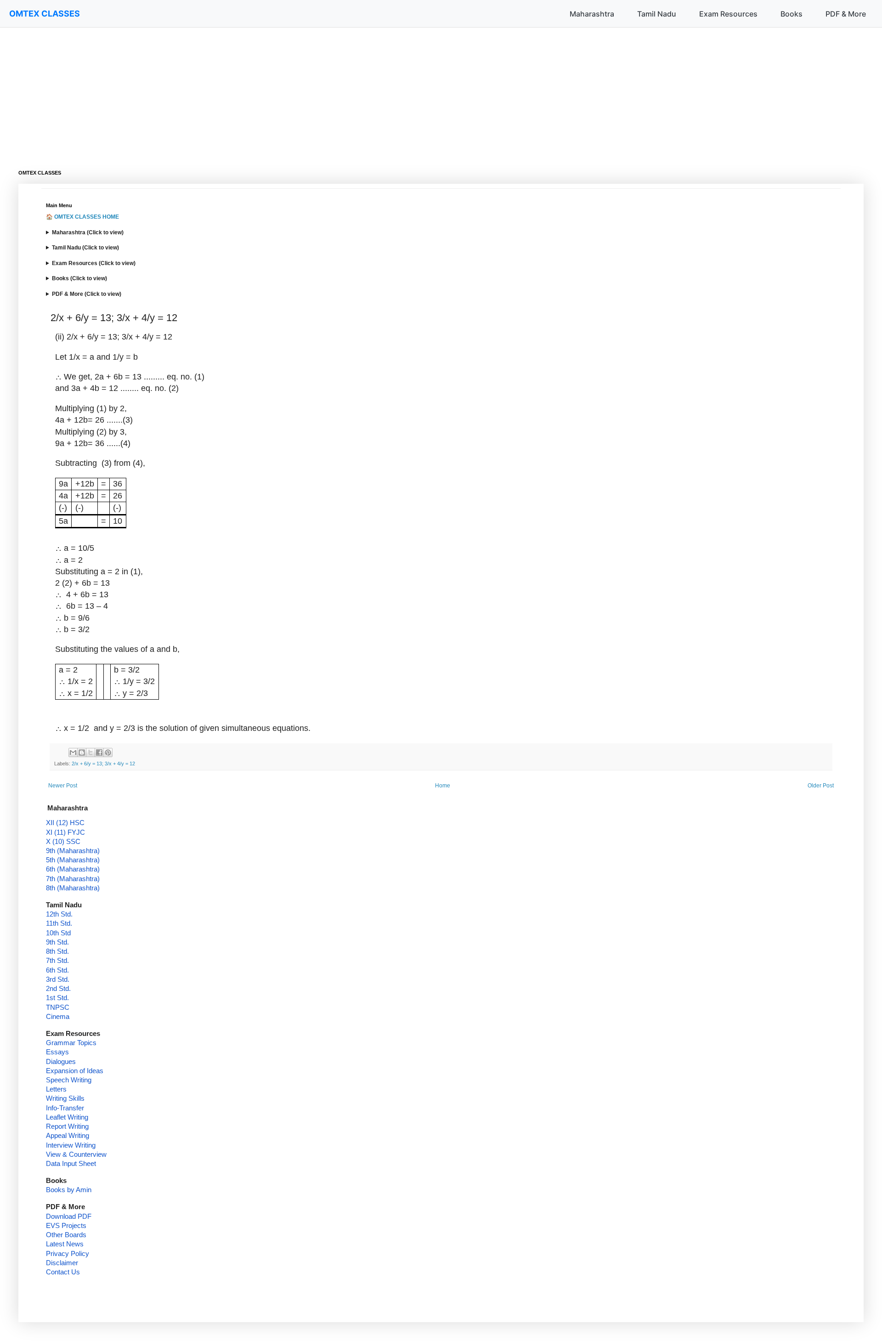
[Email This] (73, 752)
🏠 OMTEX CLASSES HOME (82, 217)
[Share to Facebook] (99, 752)
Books (791, 13)
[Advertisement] (294, 92)
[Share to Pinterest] (108, 752)
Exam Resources (728, 13)
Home (442, 785)
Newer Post (62, 785)
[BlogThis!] (81, 752)
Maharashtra (592, 13)
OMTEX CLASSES (44, 13)
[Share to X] (90, 752)
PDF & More (845, 13)
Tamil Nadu (656, 13)
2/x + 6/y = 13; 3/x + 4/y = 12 (103, 763)
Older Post (821, 785)
